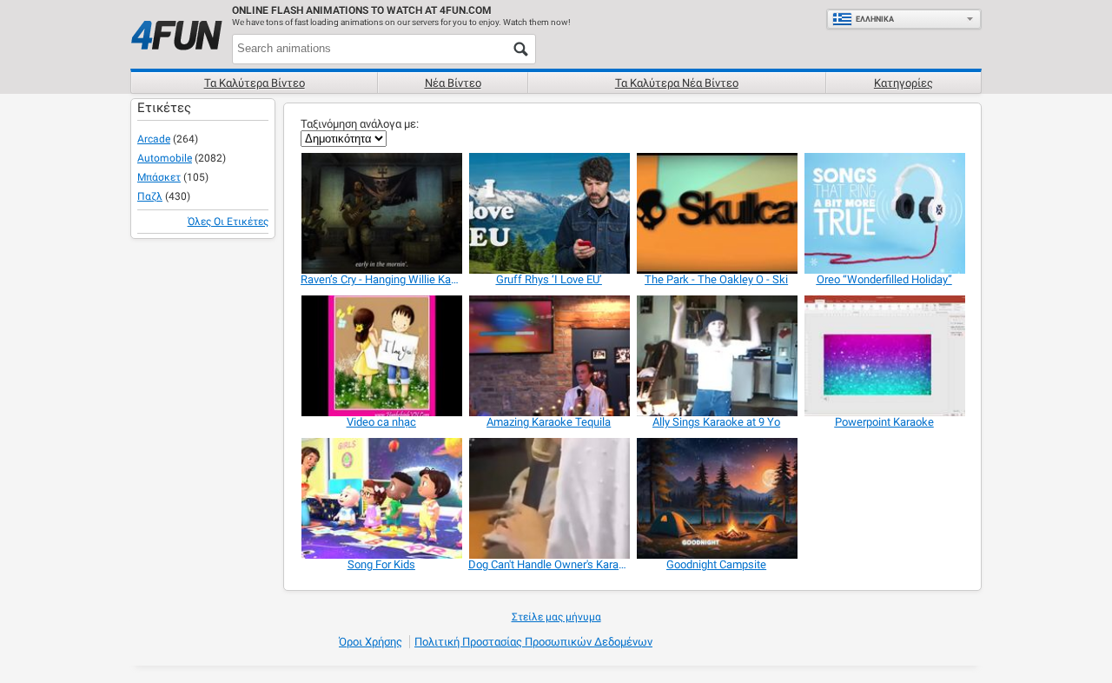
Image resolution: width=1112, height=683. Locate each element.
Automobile (164, 158)
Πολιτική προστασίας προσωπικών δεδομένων (533, 641)
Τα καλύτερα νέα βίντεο (676, 83)
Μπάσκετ (159, 177)
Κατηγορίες (903, 83)
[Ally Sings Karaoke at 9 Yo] (716, 355)
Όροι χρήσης (370, 641)
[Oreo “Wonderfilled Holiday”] (884, 213)
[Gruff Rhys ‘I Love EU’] (548, 213)
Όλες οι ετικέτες (228, 222)
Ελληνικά (875, 19)
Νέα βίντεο (453, 83)
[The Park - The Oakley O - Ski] (716, 213)
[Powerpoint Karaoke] (884, 355)
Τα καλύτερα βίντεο (254, 83)
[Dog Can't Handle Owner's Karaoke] (548, 498)
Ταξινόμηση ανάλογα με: (360, 123)
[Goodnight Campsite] (716, 498)
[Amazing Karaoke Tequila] (548, 355)
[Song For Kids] (381, 498)
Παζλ (149, 196)
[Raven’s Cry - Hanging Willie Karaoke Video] (381, 213)
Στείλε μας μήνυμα (556, 617)
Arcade (153, 139)
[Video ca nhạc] (381, 355)
